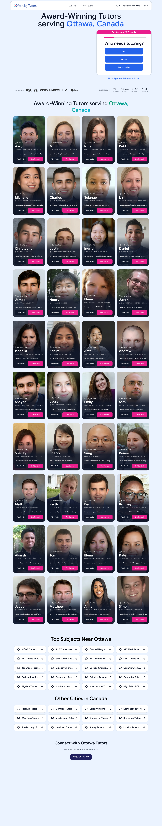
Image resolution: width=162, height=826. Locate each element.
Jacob (20, 606)
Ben (87, 504)
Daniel (124, 248)
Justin (54, 248)
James (20, 299)
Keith (54, 504)
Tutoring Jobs (87, 6)
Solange (90, 197)
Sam (122, 402)
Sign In (145, 6)
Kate (122, 555)
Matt (18, 504)
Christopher (24, 248)
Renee (124, 453)
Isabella (21, 350)
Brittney (125, 504)
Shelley (20, 453)
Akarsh (20, 555)
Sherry (55, 453)
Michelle (21, 197)
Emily (88, 402)
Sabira (55, 350)
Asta (87, 350)
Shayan (20, 402)
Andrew (125, 350)
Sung (88, 453)
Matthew (57, 606)
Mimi (53, 146)
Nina (87, 146)
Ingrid (89, 248)
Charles (56, 197)
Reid (122, 146)
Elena (88, 299)
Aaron (19, 146)
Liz (121, 197)
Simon (124, 606)
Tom (53, 555)
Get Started (35, 159)
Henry (54, 299)
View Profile (20, 159)
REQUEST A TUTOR (81, 757)
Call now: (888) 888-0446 (129, 6)
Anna (88, 606)
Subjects (72, 6)
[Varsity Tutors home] (25, 6)
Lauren (55, 401)
